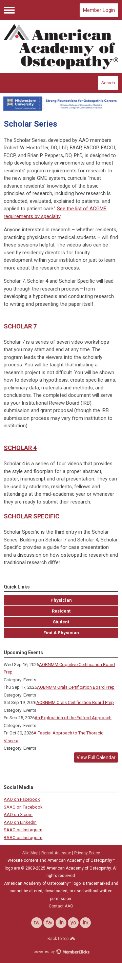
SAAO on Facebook (23, 807)
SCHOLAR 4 (20, 447)
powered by (45, 951)
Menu (9, 10)
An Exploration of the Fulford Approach (73, 717)
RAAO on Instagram (23, 837)
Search (108, 82)
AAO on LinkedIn (20, 822)
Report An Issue (56, 853)
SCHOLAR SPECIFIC (31, 516)
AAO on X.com (18, 814)
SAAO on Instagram (23, 829)
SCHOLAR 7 (20, 326)
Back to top (58, 938)
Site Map (30, 853)
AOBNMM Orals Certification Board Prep (76, 687)
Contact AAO (61, 906)
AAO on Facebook (22, 799)
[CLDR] (61, 46)
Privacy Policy (87, 853)
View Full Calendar (96, 757)
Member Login (99, 10)
